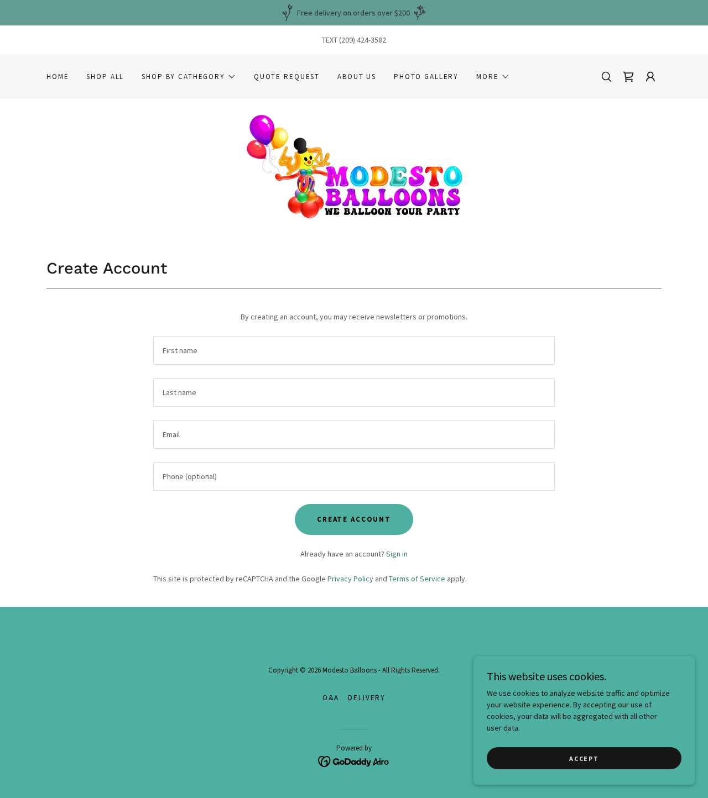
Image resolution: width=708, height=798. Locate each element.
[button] (189, 76)
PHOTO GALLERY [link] (426, 76)
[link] (354, 166)
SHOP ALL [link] (105, 76)
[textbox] (353, 350)
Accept (583, 758)
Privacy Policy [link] (350, 579)
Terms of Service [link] (417, 579)
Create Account (354, 519)
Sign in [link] (397, 554)
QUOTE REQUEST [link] (287, 76)
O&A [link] (331, 697)
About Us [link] (356, 76)
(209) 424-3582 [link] (362, 40)
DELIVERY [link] (367, 697)
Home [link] (57, 76)
